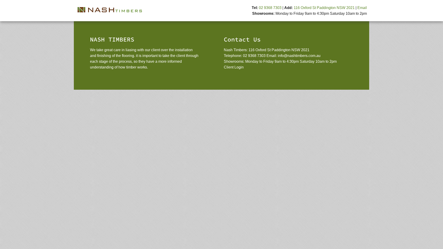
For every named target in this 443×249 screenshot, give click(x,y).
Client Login (234, 67)
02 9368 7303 (270, 8)
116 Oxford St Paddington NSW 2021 (324, 8)
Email (362, 8)
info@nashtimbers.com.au (299, 56)
